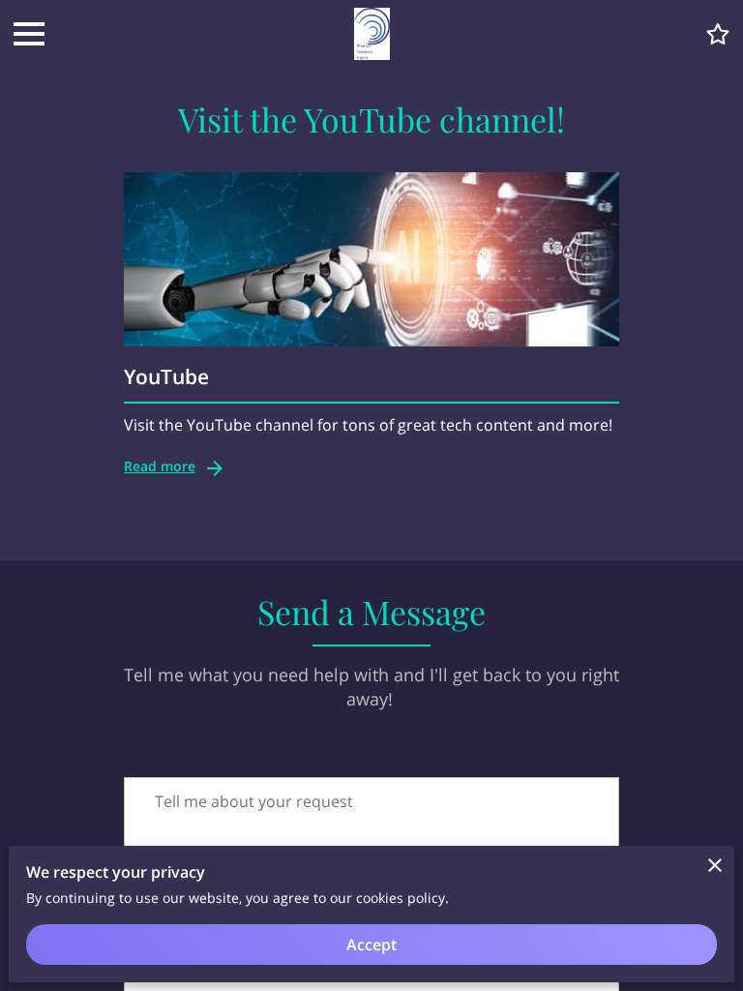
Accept (371, 944)
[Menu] (29, 33)
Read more (159, 466)
